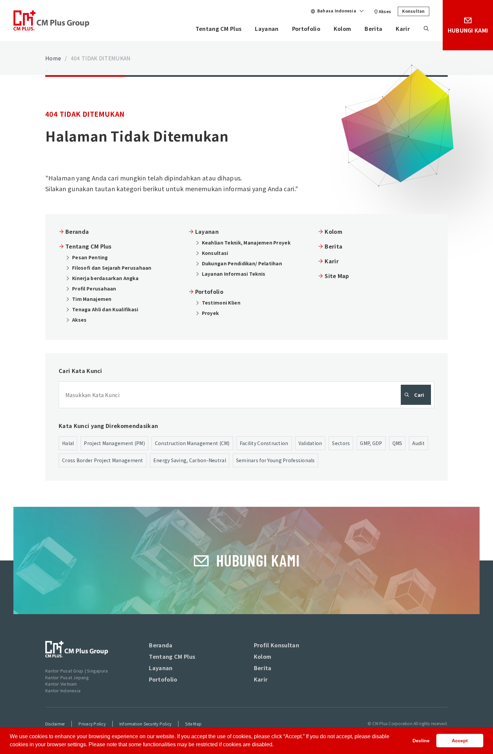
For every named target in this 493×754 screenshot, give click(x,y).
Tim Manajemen (92, 298)
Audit (418, 443)
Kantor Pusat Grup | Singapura (76, 670)
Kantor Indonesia (62, 690)
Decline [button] (421, 740)
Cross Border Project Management (102, 460)
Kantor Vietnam (61, 684)
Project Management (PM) (114, 443)
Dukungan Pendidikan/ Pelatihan (242, 263)
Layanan (266, 28)
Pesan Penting (90, 257)
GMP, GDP (371, 443)
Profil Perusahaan (94, 288)
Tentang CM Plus (219, 28)
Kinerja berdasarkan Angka (105, 278)
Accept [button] (460, 740)
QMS (397, 443)
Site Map (337, 276)
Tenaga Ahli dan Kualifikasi (105, 309)
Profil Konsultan (276, 645)
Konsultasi (215, 253)
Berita (373, 28)
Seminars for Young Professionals (275, 460)
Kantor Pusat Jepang (67, 677)
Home (53, 58)
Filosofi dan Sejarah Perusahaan (112, 267)
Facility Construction (264, 443)
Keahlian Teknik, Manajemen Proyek (246, 242)
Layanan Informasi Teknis (234, 273)
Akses (385, 11)
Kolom (342, 28)
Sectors (341, 443)
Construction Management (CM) (192, 443)
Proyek (210, 313)
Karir (403, 28)
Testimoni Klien (221, 302)
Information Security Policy (145, 723)
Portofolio (306, 28)
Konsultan (413, 11)
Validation (310, 443)
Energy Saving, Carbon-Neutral (189, 460)
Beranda (77, 231)
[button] (276, 745)
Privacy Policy (91, 723)
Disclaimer (55, 723)
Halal (68, 443)
